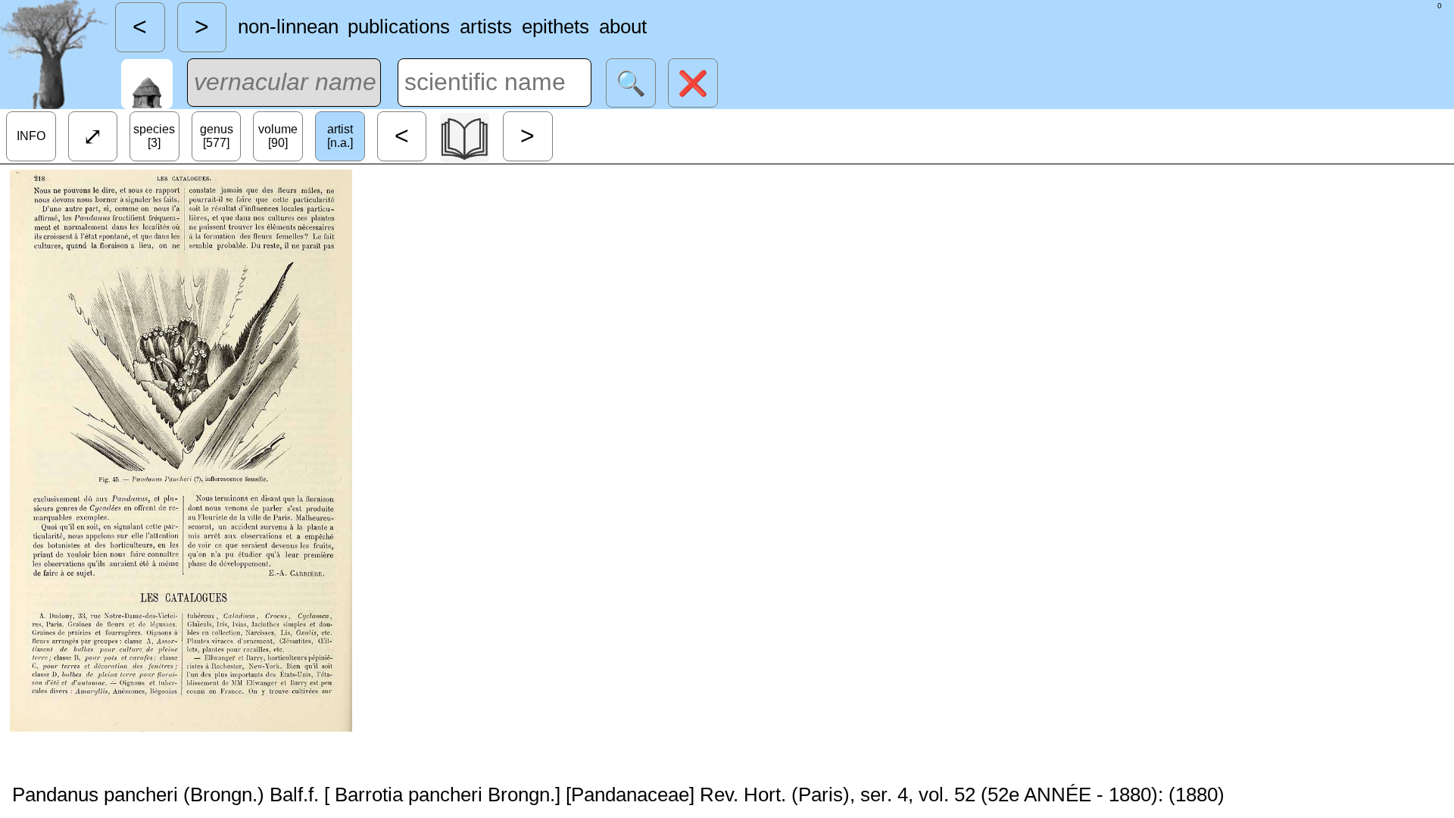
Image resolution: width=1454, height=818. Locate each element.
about (623, 26)
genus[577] (216, 136)
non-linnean (288, 26)
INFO (31, 136)
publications (399, 26)
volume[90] (278, 136)
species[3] (154, 136)
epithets (555, 26)
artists (486, 26)
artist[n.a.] (340, 136)
